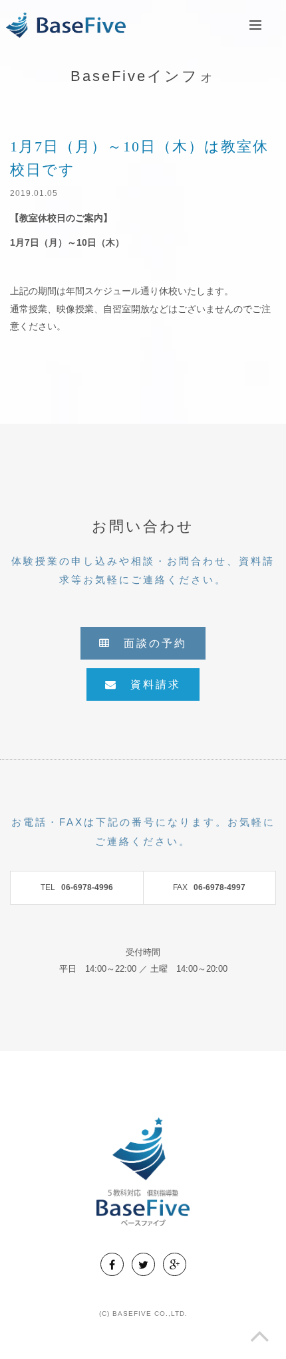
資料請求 (149, 684)
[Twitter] (143, 1264)
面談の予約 (149, 643)
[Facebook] (112, 1264)
